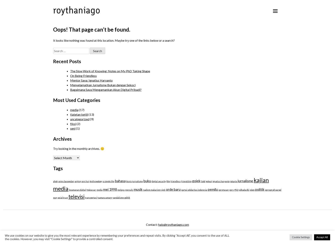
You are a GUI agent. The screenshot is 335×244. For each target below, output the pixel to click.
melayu (121, 190)
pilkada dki (244, 190)
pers (231, 190)
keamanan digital (77, 190)
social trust (62, 197)
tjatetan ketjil (79, 114)
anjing (78, 181)
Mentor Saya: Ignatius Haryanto (91, 80)
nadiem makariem (152, 190)
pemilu (213, 189)
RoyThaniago (76, 10)
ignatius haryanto (221, 181)
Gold (203, 181)
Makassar (91, 190)
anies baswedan (66, 181)
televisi (76, 196)
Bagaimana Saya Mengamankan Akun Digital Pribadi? (106, 89)
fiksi (73, 124)
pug (55, 197)
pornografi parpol (273, 190)
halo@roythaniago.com (173, 224)
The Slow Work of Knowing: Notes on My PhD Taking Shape (110, 71)
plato (252, 190)
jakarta (233, 181)
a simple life (108, 181)
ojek (163, 190)
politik (259, 189)
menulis (129, 190)
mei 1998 (110, 189)
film (168, 181)
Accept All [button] (322, 237)
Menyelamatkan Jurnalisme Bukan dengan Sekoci (103, 85)
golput (209, 181)
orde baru (173, 189)
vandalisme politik (121, 197)
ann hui (85, 181)
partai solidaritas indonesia (194, 190)
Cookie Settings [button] (301, 237)
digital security (159, 181)
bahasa (120, 181)
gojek (196, 181)
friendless (176, 181)
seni (72, 128)
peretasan (223, 190)
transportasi (91, 197)
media (74, 110)
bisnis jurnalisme (134, 181)
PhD (236, 190)
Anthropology (96, 181)
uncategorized (79, 119)
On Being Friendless (83, 76)
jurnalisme (245, 181)
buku (147, 181)
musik (138, 189)
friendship (186, 181)
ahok (55, 181)
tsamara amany (105, 197)
